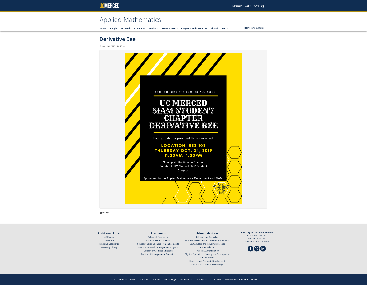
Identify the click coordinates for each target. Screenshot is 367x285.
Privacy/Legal (170, 279)
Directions (143, 279)
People (113, 28)
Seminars (154, 28)
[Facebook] (250, 249)
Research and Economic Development (207, 261)
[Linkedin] (263, 249)
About (103, 28)
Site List (254, 279)
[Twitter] (256, 248)
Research (125, 28)
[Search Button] (263, 6)
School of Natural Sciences (158, 240)
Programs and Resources (194, 28)
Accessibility (215, 279)
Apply (248, 5)
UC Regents (201, 279)
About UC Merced (127, 279)
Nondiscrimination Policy (236, 279)
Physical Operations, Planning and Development (207, 254)
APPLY (224, 28)
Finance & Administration (207, 250)
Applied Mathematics (130, 20)
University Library (109, 247)
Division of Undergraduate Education (158, 254)
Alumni (214, 28)
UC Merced (109, 237)
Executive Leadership (109, 243)
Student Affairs (207, 257)
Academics (139, 28)
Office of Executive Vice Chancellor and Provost (207, 240)
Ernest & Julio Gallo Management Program (158, 247)
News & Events (170, 28)
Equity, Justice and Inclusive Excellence (207, 243)
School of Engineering (158, 237)
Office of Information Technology (207, 264)
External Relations (207, 247)
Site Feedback (186, 279)
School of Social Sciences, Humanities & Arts (158, 243)
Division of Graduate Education (158, 250)
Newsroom (109, 240)
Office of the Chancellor (207, 237)
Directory (237, 5)
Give (256, 5)
